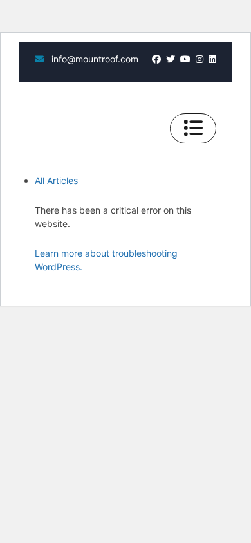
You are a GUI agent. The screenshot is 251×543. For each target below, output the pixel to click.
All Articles (56, 180)
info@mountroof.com (93, 58)
